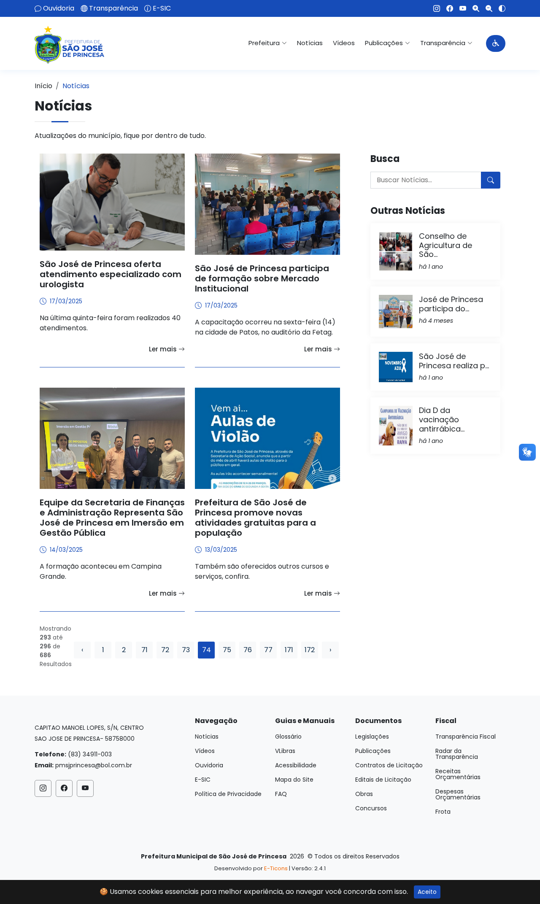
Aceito (427, 892)
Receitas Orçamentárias (458, 774)
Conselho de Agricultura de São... (445, 245)
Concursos (371, 808)
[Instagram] (433, 8)
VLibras (285, 751)
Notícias (310, 42)
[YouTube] (459, 8)
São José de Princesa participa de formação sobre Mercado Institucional (262, 278)
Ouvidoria (58, 8)
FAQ (281, 794)
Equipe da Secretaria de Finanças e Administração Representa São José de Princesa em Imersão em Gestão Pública (112, 518)
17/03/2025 (66, 301)
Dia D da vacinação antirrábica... (441, 419)
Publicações (373, 751)
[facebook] (446, 8)
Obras (364, 794)
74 (206, 650)
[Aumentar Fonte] (472, 8)
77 (268, 650)
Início (43, 86)
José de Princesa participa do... (451, 304)
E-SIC (162, 8)
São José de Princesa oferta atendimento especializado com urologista (110, 274)
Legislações (372, 736)
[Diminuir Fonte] (485, 8)
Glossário (288, 736)
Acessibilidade (295, 765)
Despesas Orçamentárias (458, 794)
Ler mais (163, 349)
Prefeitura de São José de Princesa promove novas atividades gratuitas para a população (255, 518)
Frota (443, 812)
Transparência (113, 8)
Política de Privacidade (228, 794)
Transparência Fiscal (465, 736)
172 (310, 650)
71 (144, 650)
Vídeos (344, 42)
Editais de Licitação (383, 780)
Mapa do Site (294, 780)
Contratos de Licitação (389, 765)
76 (247, 650)
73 (186, 650)
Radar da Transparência (456, 754)
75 (227, 650)
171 (289, 650)
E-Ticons (276, 868)
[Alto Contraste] (498, 8)
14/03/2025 (66, 550)
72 (165, 650)
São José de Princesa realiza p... (454, 361)
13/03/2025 (221, 550)
